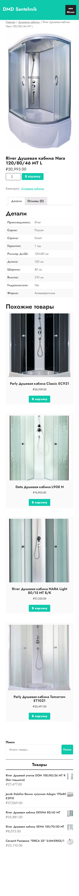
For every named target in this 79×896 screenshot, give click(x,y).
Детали (16, 201)
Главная (10, 22)
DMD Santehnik (20, 9)
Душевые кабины (29, 22)
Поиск (10, 742)
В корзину (32, 176)
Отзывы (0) (35, 201)
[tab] (16, 201)
